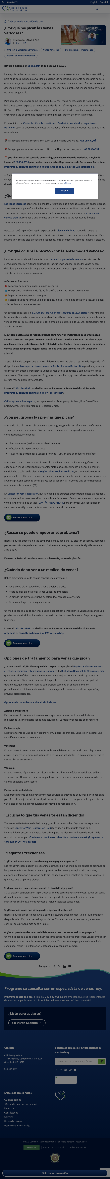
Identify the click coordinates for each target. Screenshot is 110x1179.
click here (67, 183)
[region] (55, 186)
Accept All (64, 191)
